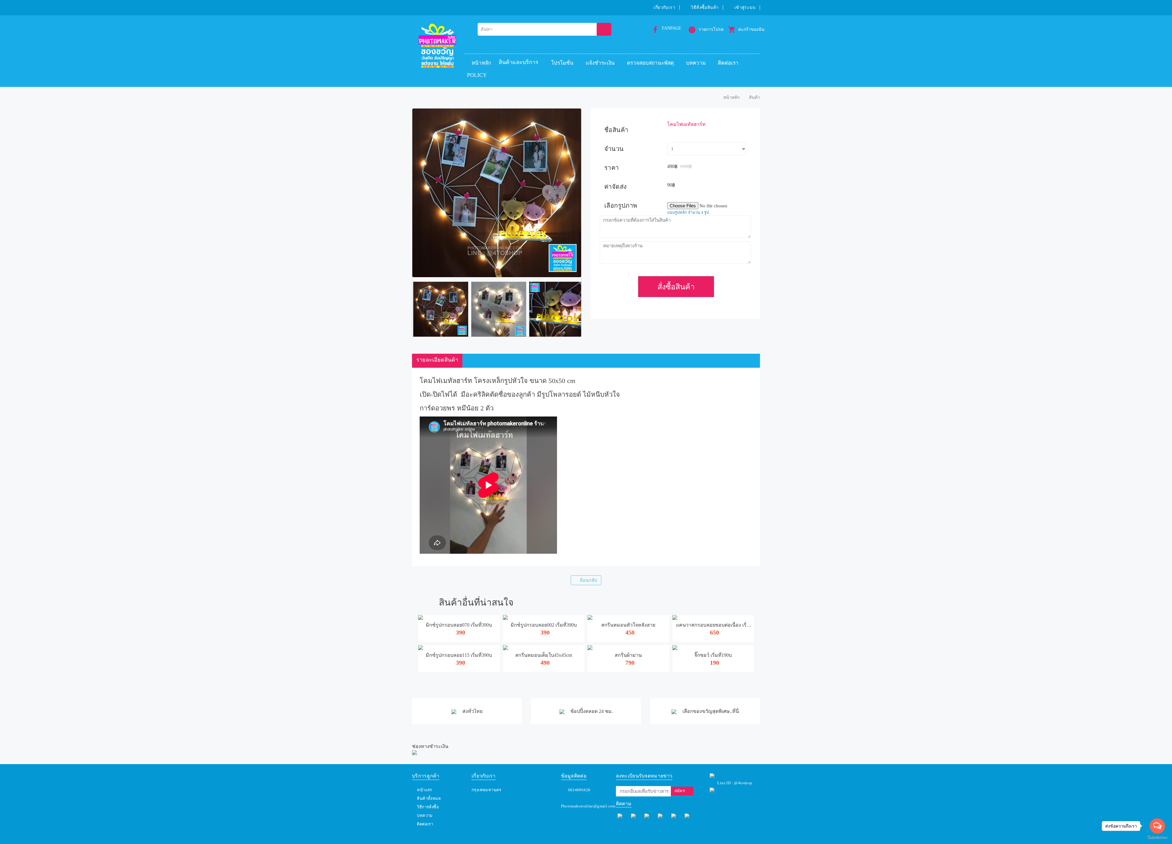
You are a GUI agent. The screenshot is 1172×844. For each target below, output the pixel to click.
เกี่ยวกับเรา (664, 7)
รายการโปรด (711, 29)
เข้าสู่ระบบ (744, 7)
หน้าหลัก (481, 63)
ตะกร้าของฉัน (751, 29)
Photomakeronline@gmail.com (588, 806)
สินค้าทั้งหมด (429, 798)
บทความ (696, 63)
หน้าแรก (424, 790)
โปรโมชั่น (562, 63)
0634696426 (579, 790)
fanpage (671, 28)
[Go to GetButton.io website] (1157, 838)
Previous (403, 309)
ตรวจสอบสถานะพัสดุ (650, 63)
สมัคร (680, 791)
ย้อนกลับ (588, 580)
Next (590, 309)
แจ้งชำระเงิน (600, 63)
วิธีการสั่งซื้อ (428, 807)
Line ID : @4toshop (734, 783)
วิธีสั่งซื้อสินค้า (704, 7)
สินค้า (754, 97)
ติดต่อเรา (728, 63)
